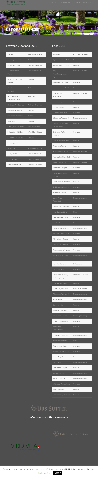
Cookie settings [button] (44, 473)
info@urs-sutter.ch (60, 417)
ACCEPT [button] (58, 473)
